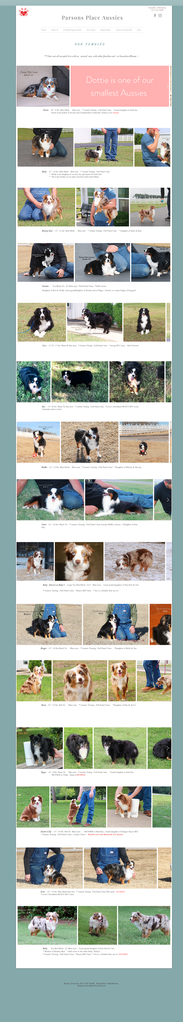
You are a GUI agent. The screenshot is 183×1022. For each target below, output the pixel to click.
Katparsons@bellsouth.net (92, 986)
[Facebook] (155, 15)
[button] (91, 29)
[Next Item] (167, 86)
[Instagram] (160, 15)
